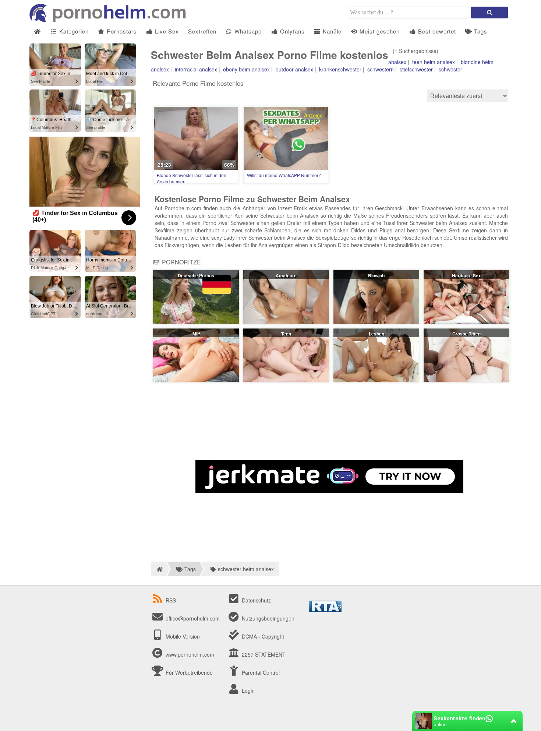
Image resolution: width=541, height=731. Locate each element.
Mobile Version (182, 636)
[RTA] (325, 610)
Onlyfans (291, 31)
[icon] (37, 31)
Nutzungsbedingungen (267, 618)
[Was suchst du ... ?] (489, 12)
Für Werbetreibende (188, 672)
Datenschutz (255, 600)
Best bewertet (436, 31)
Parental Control (260, 672)
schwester (450, 69)
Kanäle (331, 31)
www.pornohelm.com (190, 654)
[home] (158, 569)
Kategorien (73, 31)
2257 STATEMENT (263, 654)
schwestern (380, 69)
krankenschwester (340, 69)
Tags (479, 31)
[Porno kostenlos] (110, 20)
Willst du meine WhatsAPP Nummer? (284, 175)
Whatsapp (247, 31)
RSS (171, 600)
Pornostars (121, 31)
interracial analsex (196, 69)
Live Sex (166, 31)
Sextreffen (202, 31)
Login (247, 690)
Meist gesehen (379, 31)
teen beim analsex (433, 62)
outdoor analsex (294, 69)
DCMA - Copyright (262, 636)
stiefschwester (416, 69)
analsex (397, 62)
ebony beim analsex (246, 69)
